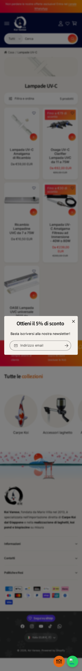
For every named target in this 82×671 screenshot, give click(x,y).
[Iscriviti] (66, 345)
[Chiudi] (73, 321)
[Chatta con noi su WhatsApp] (72, 661)
